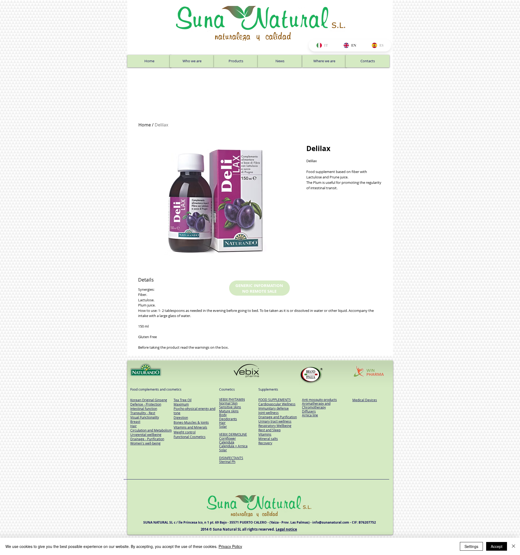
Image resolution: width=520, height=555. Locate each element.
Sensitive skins (230, 407)
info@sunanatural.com (330, 522)
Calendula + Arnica (233, 446)
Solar (223, 426)
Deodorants (228, 419)
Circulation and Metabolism (151, 430)
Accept (496, 546)
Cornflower (227, 438)
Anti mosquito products (319, 399)
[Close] (513, 546)
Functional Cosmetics (190, 437)
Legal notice (286, 529)
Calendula (226, 442)
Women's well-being (145, 443)
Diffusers (309, 411)
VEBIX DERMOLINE (233, 434)
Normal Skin (228, 403)
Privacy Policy (230, 546)
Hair (222, 422)
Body (223, 415)
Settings (471, 546)
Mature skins (229, 411)
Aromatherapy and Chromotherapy (316, 405)
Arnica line (310, 415)
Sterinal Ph (227, 461)
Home (144, 125)
